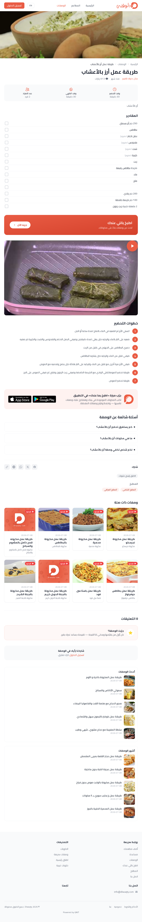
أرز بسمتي (124, 123)
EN (30, 5)
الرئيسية (90, 5)
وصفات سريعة (61, 854)
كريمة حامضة (122, 200)
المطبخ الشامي (129, 490)
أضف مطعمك (131, 849)
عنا (110, 906)
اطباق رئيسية (62, 860)
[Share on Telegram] (14, 467)
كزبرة (134, 155)
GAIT (77, 912)
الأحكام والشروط (131, 906)
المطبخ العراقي (110, 490)
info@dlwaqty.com (124, 892)
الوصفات (61, 5)
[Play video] (71, 277)
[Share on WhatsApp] (21, 467)
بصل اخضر (132, 136)
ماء (135, 174)
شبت (134, 149)
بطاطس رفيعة (123, 168)
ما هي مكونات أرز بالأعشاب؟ (116, 438)
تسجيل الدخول (14, 5)
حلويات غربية (62, 865)
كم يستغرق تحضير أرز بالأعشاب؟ (114, 427)
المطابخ (134, 871)
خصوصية (118, 906)
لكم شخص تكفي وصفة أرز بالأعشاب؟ (111, 449)
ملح (135, 181)
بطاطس (133, 129)
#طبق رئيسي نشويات (127, 476)
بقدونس (132, 142)
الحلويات (64, 849)
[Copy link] (7, 467)
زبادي (126, 193)
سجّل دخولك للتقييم (130, 78)
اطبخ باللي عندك (130, 865)
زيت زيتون (117, 206)
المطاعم (75, 5)
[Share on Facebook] (34, 467)
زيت (135, 161)
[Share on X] (27, 467)
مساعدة (134, 854)
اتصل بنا (134, 876)
